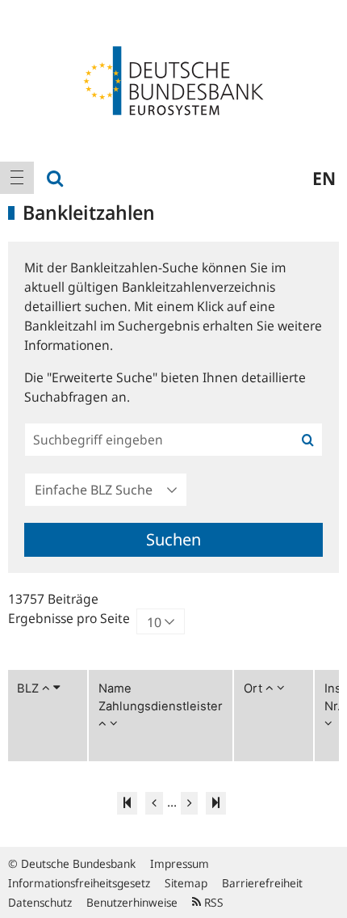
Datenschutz (40, 902)
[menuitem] (17, 178)
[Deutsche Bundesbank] (173, 79)
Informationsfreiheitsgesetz (79, 883)
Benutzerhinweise (132, 902)
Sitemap (186, 883)
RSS (212, 902)
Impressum (179, 863)
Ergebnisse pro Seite (69, 618)
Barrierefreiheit (262, 883)
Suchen (173, 539)
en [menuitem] (324, 178)
